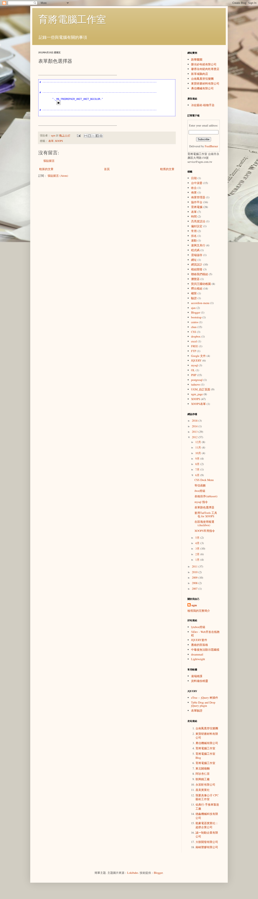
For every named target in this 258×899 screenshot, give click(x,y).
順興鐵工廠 (203, 779)
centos (194, 322)
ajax (193, 308)
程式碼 (195, 250)
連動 (194, 240)
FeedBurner (211, 146)
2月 (197, 554)
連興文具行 (198, 245)
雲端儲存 (196, 255)
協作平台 (196, 202)
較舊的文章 (167, 169)
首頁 (107, 169)
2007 (195, 589)
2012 (195, 437)
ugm (194, 605)
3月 (197, 548)
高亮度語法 (198, 221)
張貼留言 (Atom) (58, 176)
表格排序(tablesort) (206, 496)
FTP (193, 351)
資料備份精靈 (199, 681)
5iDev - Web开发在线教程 (205, 633)
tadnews (195, 384)
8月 (197, 464)
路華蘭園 (196, 59)
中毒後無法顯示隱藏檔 (205, 649)
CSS (193, 332)
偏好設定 (196, 226)
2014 (195, 426)
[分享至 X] (93, 136)
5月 (197, 537)
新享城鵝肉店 (199, 74)
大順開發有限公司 (207, 842)
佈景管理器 (198, 197)
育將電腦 (196, 207)
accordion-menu (200, 303)
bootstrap (196, 317)
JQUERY (196, 360)
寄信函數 (200, 485)
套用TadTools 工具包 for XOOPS (206, 514)
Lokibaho (132, 873)
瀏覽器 (195, 279)
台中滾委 (196, 183)
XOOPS (59, 141)
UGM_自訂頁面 (200, 389)
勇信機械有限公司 (202, 88)
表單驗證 (196, 710)
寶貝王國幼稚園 (201, 284)
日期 (194, 178)
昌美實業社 (203, 790)
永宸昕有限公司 (205, 784)
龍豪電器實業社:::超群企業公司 (207, 825)
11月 (198, 447)
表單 (51, 141)
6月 (197, 475)
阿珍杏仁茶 (203, 774)
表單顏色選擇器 (204, 507)
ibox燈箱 (200, 491)
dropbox (196, 336)
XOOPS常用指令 (205, 531)
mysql (194, 365)
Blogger (195, 312)
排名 (194, 236)
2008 (195, 583)
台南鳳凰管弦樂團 (202, 78)
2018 (195, 420)
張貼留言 (49, 161)
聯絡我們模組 (199, 274)
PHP (193, 375)
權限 (194, 293)
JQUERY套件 (199, 640)
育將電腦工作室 (72, 19)
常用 (194, 231)
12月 (198, 442)
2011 (195, 566)
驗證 (194, 298)
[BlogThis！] (89, 136)
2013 (195, 432)
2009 (195, 577)
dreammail (197, 654)
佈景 (194, 192)
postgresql (197, 380)
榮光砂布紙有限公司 (203, 64)
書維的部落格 (199, 645)
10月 (198, 453)
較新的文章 (46, 169)
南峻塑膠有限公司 (207, 847)
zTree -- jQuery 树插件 (204, 697)
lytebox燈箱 (198, 627)
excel (194, 341)
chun (194, 327)
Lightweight (198, 659)
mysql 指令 (201, 502)
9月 (197, 458)
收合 (194, 188)
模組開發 (196, 269)
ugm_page (197, 394)
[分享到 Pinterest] (101, 136)
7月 (197, 469)
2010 (195, 572)
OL (193, 370)
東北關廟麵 (203, 768)
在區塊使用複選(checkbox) (204, 523)
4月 (197, 543)
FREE (194, 346)
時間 (194, 216)
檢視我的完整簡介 (198, 611)
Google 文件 (198, 356)
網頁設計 (196, 264)
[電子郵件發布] (78, 135)
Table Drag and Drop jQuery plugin (203, 704)
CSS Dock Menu (204, 480)
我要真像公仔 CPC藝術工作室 (207, 797)
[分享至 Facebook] (97, 136)
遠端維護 (196, 676)
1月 (197, 559)
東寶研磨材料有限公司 (205, 83)
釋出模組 (196, 288)
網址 (194, 260)
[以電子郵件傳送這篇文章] (86, 136)
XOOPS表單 (198, 404)
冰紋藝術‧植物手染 (202, 105)
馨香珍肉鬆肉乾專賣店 (205, 69)
